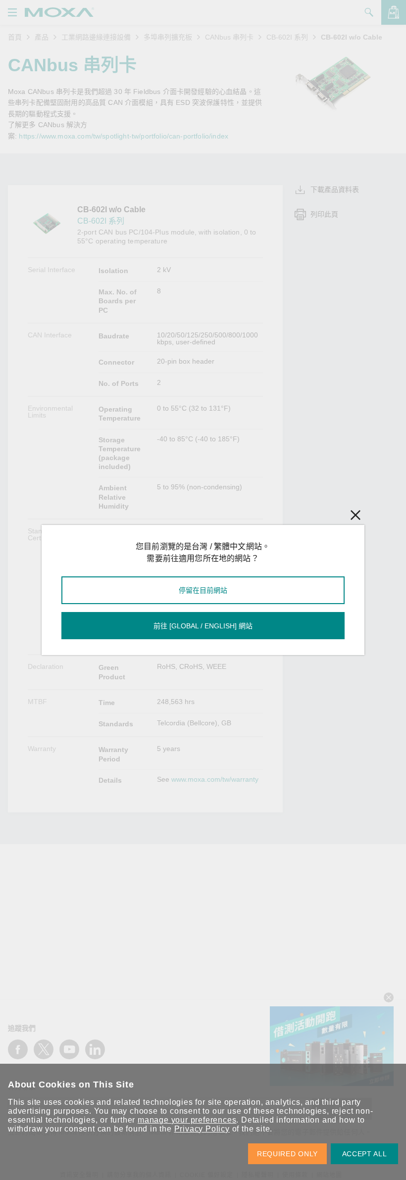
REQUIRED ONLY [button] (287, 1154)
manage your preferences (187, 1120)
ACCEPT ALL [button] (364, 1154)
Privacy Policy (202, 1129)
